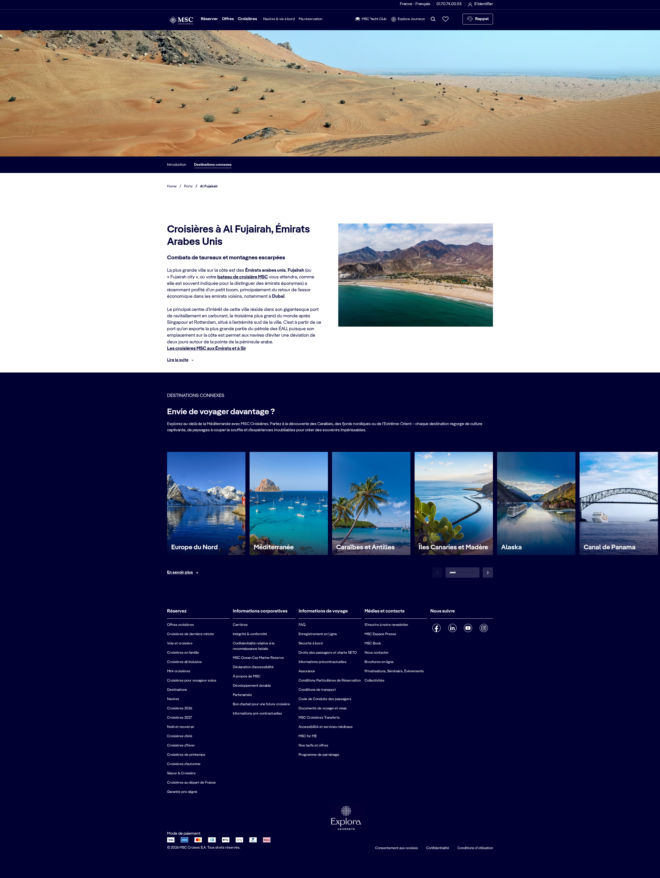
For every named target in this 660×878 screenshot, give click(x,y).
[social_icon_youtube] (468, 628)
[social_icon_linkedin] (452, 628)
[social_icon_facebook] (436, 628)
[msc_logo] (181, 20)
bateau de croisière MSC (242, 277)
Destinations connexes (213, 165)
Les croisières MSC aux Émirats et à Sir (206, 348)
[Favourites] (445, 19)
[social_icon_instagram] (483, 628)
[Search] (433, 19)
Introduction (176, 165)
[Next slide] (488, 572)
